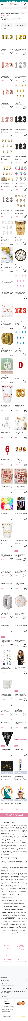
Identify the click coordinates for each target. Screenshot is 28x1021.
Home (2, 13)
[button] (14, 996)
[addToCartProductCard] (11, 54)
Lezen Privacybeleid (6, 1011)
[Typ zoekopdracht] (24, 8)
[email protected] (21, 961)
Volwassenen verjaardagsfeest (13, 13)
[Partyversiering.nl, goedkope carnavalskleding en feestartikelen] (14, 3)
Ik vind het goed (21, 1016)
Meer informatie (7, 1016)
